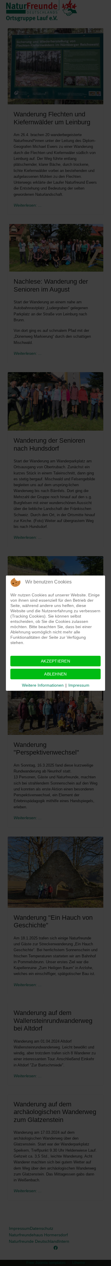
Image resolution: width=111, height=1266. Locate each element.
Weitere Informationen (43, 685)
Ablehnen (55, 674)
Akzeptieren (55, 661)
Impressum (78, 685)
